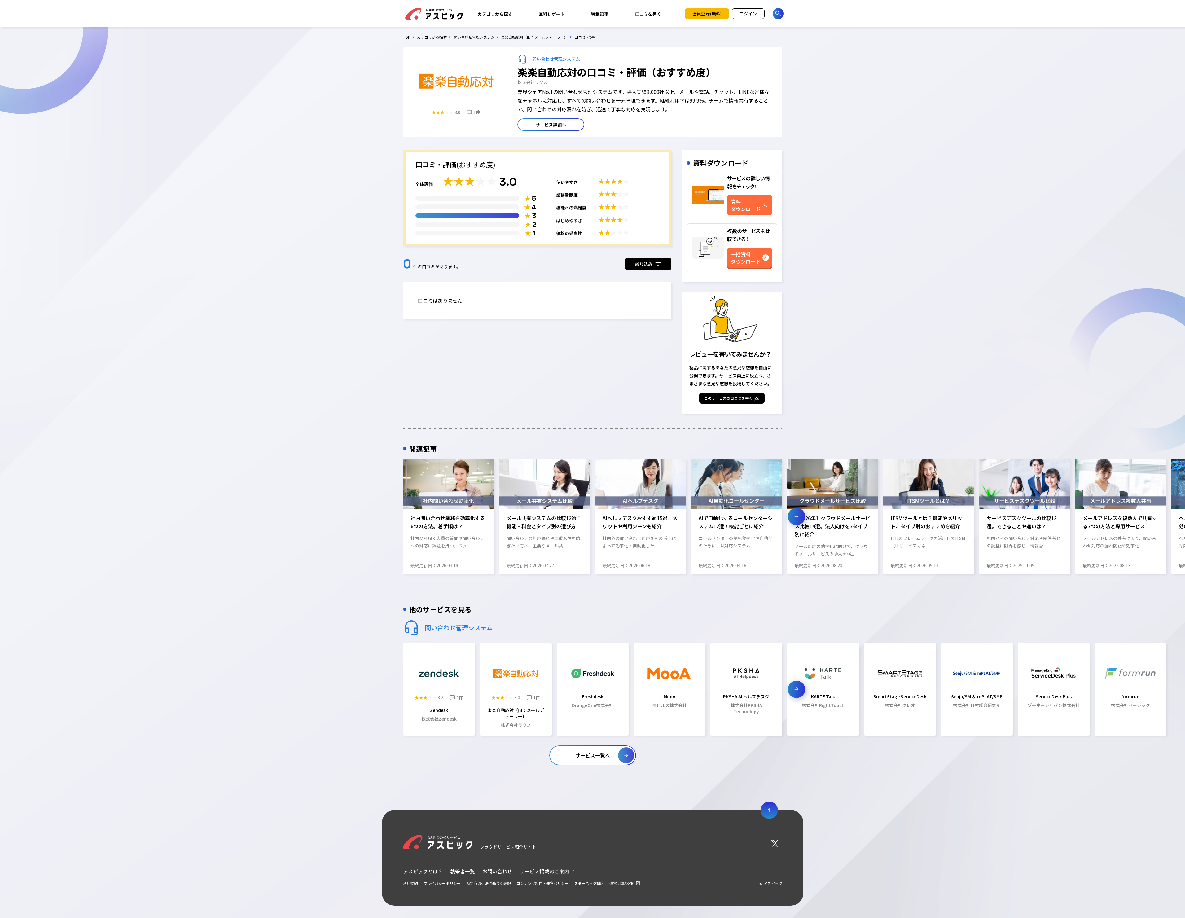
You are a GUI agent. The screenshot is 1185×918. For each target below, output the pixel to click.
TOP (406, 37)
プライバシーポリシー (442, 883)
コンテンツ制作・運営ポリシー (542, 883)
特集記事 (599, 14)
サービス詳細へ (551, 124)
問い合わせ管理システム (474, 37)
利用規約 (410, 883)
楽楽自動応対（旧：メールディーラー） (534, 37)
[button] (388, 516)
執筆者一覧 (462, 871)
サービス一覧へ (592, 755)
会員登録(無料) (707, 14)
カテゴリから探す (495, 14)
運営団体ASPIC (621, 883)
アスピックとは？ (423, 871)
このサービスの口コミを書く (728, 398)
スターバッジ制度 (589, 883)
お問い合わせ (497, 871)
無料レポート (552, 14)
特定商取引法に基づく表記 (488, 883)
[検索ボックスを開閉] (778, 13)
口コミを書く (648, 14)
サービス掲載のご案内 (544, 871)
